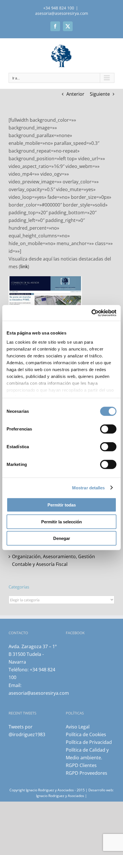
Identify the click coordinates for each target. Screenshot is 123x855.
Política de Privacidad (89, 742)
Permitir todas (61, 504)
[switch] (108, 429)
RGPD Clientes (81, 765)
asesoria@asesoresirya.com (61, 13)
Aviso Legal (78, 727)
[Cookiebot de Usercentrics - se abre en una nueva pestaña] (91, 313)
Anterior (75, 94)
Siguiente (100, 94)
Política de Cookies (86, 734)
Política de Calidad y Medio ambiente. (87, 754)
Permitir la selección (61, 521)
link (24, 266)
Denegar (61, 538)
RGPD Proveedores (86, 773)
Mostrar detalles (88, 487)
